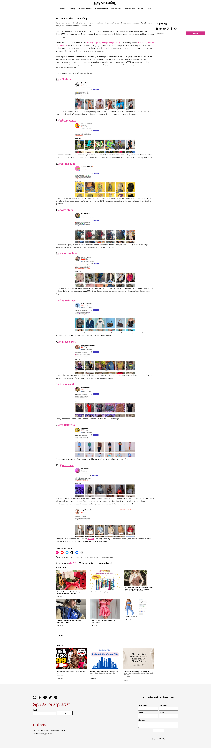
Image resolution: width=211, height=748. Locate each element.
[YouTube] (62, 552)
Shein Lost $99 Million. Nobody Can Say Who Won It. (71, 672)
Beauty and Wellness (84, 9)
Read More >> (60, 596)
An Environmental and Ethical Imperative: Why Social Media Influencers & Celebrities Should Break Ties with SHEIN (139, 589)
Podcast (140, 9)
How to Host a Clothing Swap (99, 592)
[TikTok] (71, 552)
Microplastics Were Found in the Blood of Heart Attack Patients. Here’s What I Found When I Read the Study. (138, 673)
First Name (142, 706)
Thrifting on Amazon (131, 616)
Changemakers (129, 9)
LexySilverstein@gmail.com (42, 734)
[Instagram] (57, 552)
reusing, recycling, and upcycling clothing (103, 42)
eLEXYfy (73, 562)
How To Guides (116, 9)
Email (35, 710)
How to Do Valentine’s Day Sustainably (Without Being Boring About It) (68, 592)
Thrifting (72, 9)
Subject (161, 713)
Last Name (163, 706)
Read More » (60, 678)
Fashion (63, 9)
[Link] (81, 552)
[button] (57, 635)
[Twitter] (67, 552)
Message (141, 720)
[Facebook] (76, 552)
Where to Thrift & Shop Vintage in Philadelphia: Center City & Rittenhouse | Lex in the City (104, 672)
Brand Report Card (101, 9)
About (149, 9)
